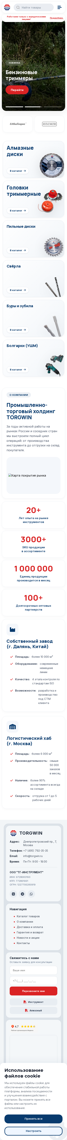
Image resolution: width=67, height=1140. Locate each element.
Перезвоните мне (33, 991)
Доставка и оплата (30, 927)
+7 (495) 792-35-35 (29, 850)
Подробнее (19, 90)
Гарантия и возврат (30, 932)
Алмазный (36, 1010)
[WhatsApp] (31, 894)
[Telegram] (22, 894)
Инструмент (36, 1002)
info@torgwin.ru (26, 856)
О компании (25, 921)
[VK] (13, 894)
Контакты (23, 943)
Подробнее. (56, 18)
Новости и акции (28, 937)
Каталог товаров (28, 916)
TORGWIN (31, 833)
